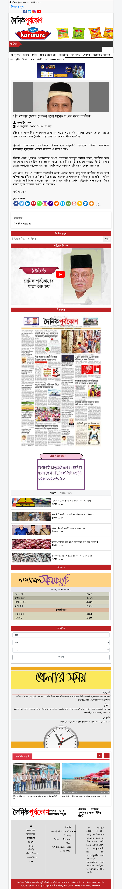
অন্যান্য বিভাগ (56, 59)
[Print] (56, 203)
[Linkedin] (27, 203)
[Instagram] (45, 203)
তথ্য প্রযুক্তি (14, 59)
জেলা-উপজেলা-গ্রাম (48, 55)
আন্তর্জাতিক (63, 55)
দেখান (61, 657)
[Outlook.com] (85, 203)
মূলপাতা (16, 55)
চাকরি (39, 59)
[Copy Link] (79, 203)
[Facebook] (16, 203)
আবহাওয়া (31, 838)
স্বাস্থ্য (31, 861)
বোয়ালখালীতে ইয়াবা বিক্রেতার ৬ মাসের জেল (68, 528)
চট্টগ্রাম (26, 55)
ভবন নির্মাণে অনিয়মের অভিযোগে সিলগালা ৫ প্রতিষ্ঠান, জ (73, 514)
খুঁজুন (107, 239)
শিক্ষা (24, 59)
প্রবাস (32, 59)
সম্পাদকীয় (31, 857)
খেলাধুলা (86, 55)
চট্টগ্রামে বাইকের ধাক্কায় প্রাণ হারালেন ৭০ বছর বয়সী (71, 500)
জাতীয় (34, 55)
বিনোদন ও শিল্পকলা (101, 55)
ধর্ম (46, 59)
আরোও (60, 567)
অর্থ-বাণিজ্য (75, 55)
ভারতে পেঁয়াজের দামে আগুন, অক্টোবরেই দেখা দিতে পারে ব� (75, 542)
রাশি (27, 853)
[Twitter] (21, 203)
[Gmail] (74, 203)
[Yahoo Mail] (50, 203)
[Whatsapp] (39, 203)
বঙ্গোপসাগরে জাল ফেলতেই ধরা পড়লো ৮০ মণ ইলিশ (72, 556)
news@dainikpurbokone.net (63, 831)
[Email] (68, 203)
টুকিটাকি (31, 849)
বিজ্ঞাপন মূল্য (17, 7)
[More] (91, 203)
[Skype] (62, 203)
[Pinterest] (33, 203)
